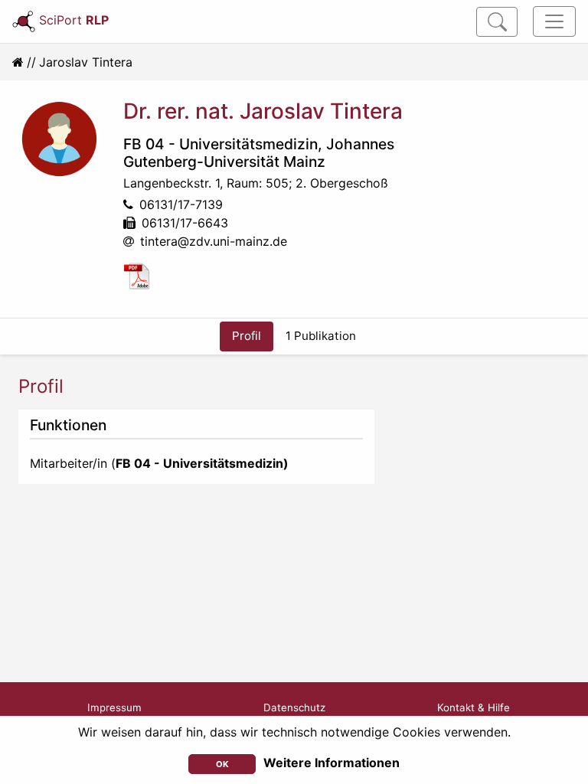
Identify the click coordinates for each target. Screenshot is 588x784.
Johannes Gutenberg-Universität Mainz (258, 153)
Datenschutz (294, 707)
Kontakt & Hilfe (473, 707)
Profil (246, 335)
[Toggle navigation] (554, 21)
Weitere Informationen (331, 762)
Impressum (114, 707)
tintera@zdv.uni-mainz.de (213, 241)
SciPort (74, 20)
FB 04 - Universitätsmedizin (220, 144)
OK (222, 764)
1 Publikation (321, 335)
